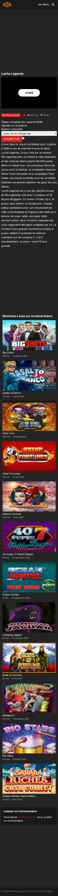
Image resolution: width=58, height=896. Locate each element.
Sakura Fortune (11, 513)
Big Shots (8, 352)
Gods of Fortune (12, 675)
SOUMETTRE (12, 138)
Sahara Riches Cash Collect (18, 796)
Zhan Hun (8, 433)
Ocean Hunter (10, 594)
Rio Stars (7, 755)
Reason (11, 129)
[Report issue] (24, 115)
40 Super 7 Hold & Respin (17, 554)
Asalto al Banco (11, 392)
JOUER (29, 92)
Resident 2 (8, 715)
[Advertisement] (29, 41)
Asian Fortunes (11, 473)
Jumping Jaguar (12, 634)
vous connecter (27, 817)
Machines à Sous (10, 115)
